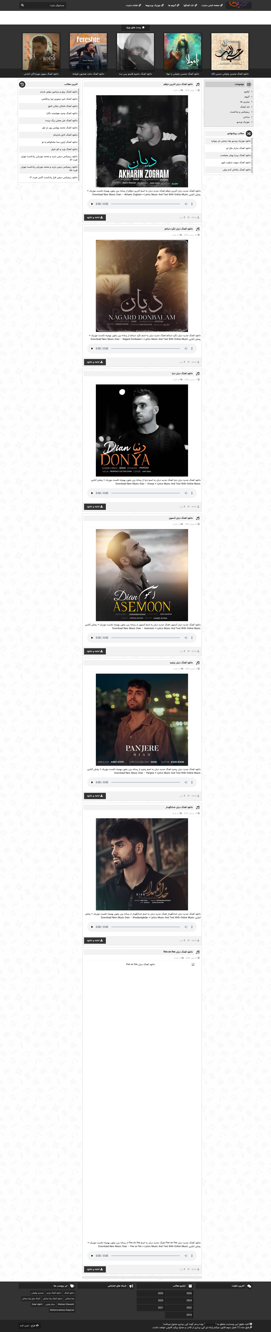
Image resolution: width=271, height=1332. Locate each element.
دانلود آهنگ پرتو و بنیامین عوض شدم (58, 92)
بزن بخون (210, 1324)
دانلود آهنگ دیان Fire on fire (178, 952)
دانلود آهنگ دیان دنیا (182, 373)
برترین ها (244, 102)
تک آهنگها (189, 5)
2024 (189, 1300)
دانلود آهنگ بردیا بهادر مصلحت (235, 155)
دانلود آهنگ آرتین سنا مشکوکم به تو (59, 142)
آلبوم (247, 97)
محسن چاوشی (37, 1293)
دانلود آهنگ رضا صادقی (52, 1298)
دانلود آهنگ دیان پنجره (181, 662)
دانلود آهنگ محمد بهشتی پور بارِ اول (59, 127)
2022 (189, 1308)
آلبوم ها (172, 5)
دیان (181, 217)
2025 (160, 1293)
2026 (189, 1293)
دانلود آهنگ (69, 1293)
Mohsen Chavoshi (66, 1304)
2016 (189, 1315)
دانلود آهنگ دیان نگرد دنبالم (179, 229)
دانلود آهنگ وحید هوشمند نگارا (62, 113)
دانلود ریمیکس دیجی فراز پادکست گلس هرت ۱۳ (53, 177)
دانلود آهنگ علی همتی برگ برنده (61, 120)
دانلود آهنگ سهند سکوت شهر (236, 162)
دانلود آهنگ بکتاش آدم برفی (237, 169)
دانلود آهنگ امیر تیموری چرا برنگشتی (59, 99)
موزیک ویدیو (243, 122)
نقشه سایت (132, 5)
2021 (160, 1308)
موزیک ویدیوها (152, 5)
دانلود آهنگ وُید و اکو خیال (64, 149)
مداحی (246, 117)
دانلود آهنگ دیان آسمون (181, 518)
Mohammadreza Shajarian (62, 1310)
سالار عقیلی (50, 1304)
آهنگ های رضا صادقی (31, 1298)
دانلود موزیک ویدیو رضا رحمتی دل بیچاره (231, 141)
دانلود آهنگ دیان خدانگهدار (179, 807)
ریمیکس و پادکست (239, 112)
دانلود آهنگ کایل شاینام (65, 135)
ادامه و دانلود (93, 217)
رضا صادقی (69, 1298)
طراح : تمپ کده (27, 1325)
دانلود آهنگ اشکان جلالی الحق (62, 106)
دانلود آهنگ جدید (53, 1293)
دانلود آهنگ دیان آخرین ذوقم (178, 84)
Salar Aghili (37, 1304)
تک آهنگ (176, 90)
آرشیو (246, 91)
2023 (160, 1300)
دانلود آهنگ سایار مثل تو (238, 148)
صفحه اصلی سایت (210, 5)
